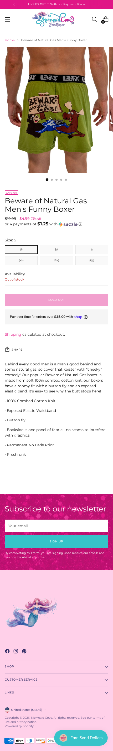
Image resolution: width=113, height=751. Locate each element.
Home (10, 40)
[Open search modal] (94, 19)
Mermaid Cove (41, 717)
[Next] (99, 4)
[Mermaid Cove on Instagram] (16, 652)
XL (21, 260)
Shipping (13, 334)
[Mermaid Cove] (56, 19)
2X (56, 260)
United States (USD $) (26, 710)
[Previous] (14, 4)
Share (17, 349)
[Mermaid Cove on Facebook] (8, 652)
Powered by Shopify (19, 726)
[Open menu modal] (7, 19)
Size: (10, 240)
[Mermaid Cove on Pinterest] (25, 652)
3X (92, 260)
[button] (56, 224)
